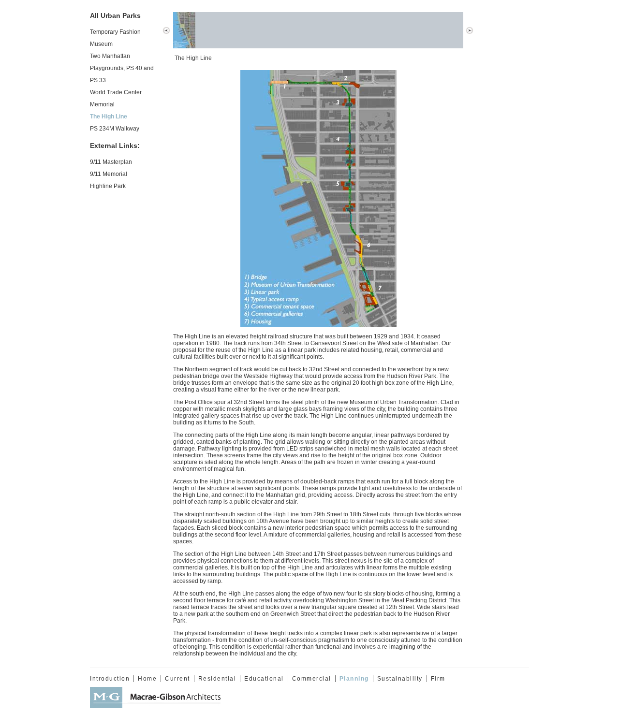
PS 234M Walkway (114, 128)
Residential (217, 678)
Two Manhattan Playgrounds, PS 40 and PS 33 (122, 68)
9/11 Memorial (108, 174)
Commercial (311, 678)
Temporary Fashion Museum (115, 38)
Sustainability (400, 678)
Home (147, 678)
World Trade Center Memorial (116, 98)
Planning (354, 678)
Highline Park (108, 186)
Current (177, 678)
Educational (264, 678)
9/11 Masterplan (111, 162)
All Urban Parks (115, 15)
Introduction (110, 678)
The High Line (108, 116)
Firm (438, 678)
